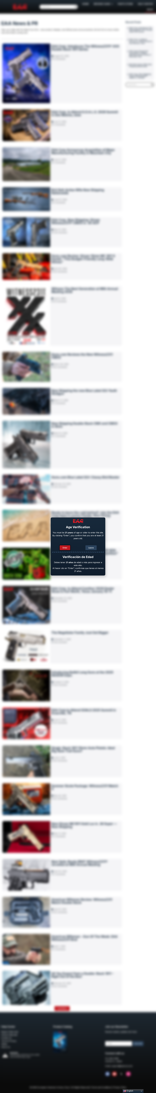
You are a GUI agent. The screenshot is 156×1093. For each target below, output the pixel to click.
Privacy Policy (119, 1087)
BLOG (150, 9)
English (129, 1091)
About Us (5, 1047)
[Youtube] (114, 1074)
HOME (85, 4)
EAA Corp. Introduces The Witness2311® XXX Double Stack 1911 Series (85, 47)
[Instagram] (128, 1074)
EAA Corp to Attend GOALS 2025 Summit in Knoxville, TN (83, 711)
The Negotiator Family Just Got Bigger (79, 632)
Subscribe (138, 1043)
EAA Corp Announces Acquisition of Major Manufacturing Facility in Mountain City (83, 151)
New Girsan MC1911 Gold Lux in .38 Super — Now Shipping (84, 825)
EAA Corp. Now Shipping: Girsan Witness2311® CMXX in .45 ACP (75, 221)
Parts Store (125, 4)
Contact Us (6, 1038)
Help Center (145, 4)
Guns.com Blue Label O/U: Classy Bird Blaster (85, 477)
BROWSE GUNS (102, 4)
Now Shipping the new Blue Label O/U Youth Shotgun (84, 392)
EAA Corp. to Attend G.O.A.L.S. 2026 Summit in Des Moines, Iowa (84, 113)
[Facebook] (107, 1074)
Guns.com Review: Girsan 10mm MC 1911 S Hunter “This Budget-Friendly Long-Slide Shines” (83, 259)
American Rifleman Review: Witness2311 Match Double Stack (81, 901)
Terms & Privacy (8, 1041)
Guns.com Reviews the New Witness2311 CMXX (82, 356)
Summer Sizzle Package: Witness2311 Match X (84, 787)
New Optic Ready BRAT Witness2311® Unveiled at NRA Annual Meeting (79, 863)
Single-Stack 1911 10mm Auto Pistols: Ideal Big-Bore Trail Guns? (83, 749)
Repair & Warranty (9, 1032)
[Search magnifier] (75, 7)
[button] (62, 1008)
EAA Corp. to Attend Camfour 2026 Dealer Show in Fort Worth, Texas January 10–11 (82, 590)
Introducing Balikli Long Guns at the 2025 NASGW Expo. (82, 673)
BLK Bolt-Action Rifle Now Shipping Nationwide (77, 191)
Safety (4, 1044)
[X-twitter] (121, 1074)
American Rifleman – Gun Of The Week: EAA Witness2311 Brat (84, 938)
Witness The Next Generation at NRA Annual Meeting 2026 (84, 290)
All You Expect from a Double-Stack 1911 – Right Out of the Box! (82, 975)
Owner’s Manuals (9, 1035)
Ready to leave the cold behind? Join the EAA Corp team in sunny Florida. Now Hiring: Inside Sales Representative (85, 515)
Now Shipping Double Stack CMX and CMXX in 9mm (84, 425)
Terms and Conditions (101, 1087)
